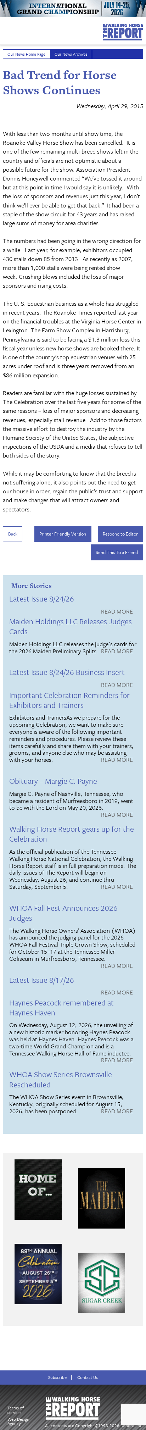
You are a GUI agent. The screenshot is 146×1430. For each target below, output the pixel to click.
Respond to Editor (120, 533)
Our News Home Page (26, 54)
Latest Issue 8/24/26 (41, 598)
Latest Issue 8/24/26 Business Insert (67, 671)
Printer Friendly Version (62, 533)
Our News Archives (71, 54)
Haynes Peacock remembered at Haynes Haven (61, 1007)
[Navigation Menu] (4, 29)
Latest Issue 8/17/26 (41, 979)
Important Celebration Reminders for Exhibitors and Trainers (69, 699)
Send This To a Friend (117, 552)
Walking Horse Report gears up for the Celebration (71, 833)
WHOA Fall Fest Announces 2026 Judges (63, 912)
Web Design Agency (18, 1421)
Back (12, 533)
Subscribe (57, 1377)
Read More (117, 612)
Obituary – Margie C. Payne (53, 780)
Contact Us (87, 1377)
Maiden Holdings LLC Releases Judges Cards (70, 626)
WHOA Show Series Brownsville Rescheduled (60, 1079)
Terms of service (15, 1410)
